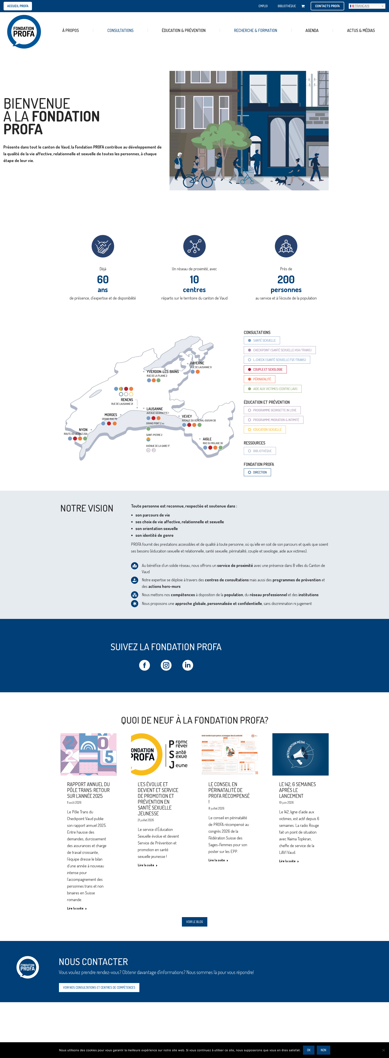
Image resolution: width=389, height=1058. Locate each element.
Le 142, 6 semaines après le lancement (297, 790)
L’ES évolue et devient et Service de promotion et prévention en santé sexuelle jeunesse (158, 799)
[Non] (383, 1050)
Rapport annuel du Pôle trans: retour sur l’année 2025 (88, 790)
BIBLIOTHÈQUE (287, 6)
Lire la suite (75, 908)
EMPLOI (263, 6)
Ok (308, 1050)
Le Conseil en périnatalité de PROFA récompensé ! (229, 793)
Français (361, 6)
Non (323, 1050)
